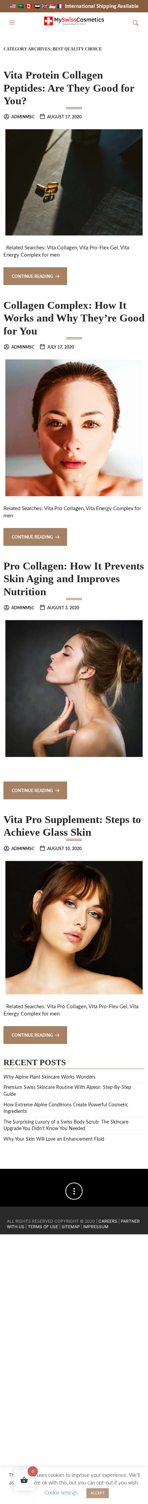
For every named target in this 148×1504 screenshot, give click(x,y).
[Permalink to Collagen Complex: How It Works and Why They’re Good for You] (74, 427)
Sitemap (71, 1226)
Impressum (95, 1226)
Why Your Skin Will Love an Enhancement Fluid (53, 1139)
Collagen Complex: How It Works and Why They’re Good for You (74, 318)
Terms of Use (43, 1226)
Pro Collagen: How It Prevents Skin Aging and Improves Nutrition (73, 579)
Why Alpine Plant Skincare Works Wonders (49, 1077)
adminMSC (22, 117)
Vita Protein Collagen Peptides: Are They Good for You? (68, 88)
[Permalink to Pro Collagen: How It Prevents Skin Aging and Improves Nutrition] (74, 688)
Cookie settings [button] (61, 1492)
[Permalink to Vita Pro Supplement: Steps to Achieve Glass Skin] (74, 927)
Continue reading (32, 276)
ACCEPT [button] (98, 1493)
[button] (13, 22)
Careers (107, 1221)
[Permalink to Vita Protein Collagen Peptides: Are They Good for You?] (74, 182)
